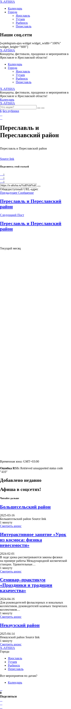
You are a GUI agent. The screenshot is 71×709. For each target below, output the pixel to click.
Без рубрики (11, 111)
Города (12, 12)
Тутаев (20, 19)
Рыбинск (22, 22)
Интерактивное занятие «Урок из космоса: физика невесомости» (33, 540)
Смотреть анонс (10, 526)
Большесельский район (25, 506)
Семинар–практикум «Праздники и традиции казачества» (26, 585)
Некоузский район (20, 625)
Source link (7, 158)
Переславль (23, 26)
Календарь (15, 8)
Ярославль (23, 15)
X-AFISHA (7, 1)
